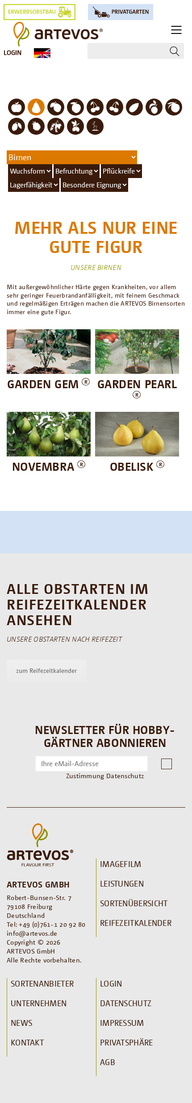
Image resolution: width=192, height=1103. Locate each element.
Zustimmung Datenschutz (105, 775)
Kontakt (27, 1042)
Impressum (122, 1023)
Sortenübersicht (134, 903)
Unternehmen (39, 1003)
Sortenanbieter (42, 983)
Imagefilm (121, 864)
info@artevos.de (32, 933)
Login (12, 52)
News (21, 1023)
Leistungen (122, 883)
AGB (107, 1062)
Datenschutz (125, 1003)
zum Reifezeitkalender (46, 670)
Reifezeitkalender (135, 923)
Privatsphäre (126, 1042)
